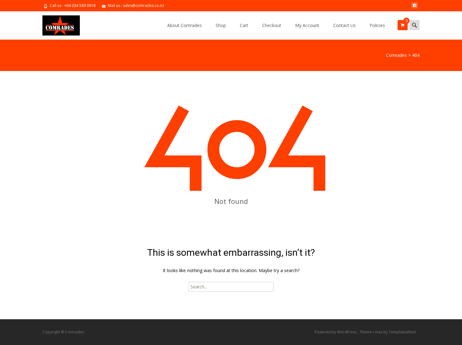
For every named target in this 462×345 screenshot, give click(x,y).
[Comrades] (56, 23)
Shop (221, 25)
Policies (377, 25)
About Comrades (184, 25)
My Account (307, 25)
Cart (244, 25)
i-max (378, 332)
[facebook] (414, 8)
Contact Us (344, 25)
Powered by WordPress (336, 332)
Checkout (271, 25)
